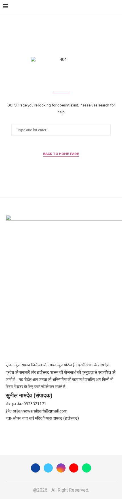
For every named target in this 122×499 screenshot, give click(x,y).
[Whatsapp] (86, 468)
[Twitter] (48, 468)
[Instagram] (61, 468)
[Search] (116, 7)
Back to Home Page (61, 154)
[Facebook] (35, 468)
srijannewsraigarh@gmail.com (40, 411)
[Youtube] (73, 468)
